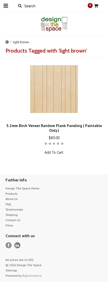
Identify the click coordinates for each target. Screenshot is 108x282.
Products (12, 193)
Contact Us (13, 220)
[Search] (20, 5)
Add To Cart (54, 152)
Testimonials (14, 209)
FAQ (8, 204)
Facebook (9, 245)
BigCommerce (32, 275)
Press (9, 225)
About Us (12, 199)
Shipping (12, 215)
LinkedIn (17, 245)
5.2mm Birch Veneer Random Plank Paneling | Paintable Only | (54, 128)
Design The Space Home (22, 188)
